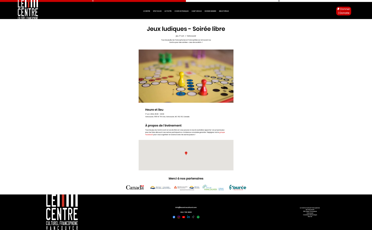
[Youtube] (183, 217)
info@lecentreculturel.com (186, 207)
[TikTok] (193, 217)
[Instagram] (178, 217)
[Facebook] (174, 217)
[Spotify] (198, 217)
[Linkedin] (188, 217)
